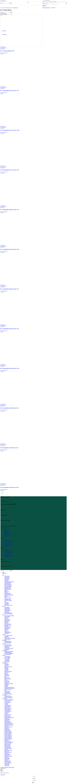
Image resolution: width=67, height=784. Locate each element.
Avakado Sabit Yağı (8, 706)
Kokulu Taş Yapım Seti (8, 697)
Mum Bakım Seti (7, 620)
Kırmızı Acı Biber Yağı (8, 738)
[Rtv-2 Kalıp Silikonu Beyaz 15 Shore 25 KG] (21, 125)
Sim (5, 601)
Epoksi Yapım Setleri (8, 612)
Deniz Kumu (7, 578)
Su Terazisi (6, 602)
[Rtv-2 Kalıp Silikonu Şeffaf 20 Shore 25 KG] (21, 363)
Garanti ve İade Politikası (9, 551)
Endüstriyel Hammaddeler (9, 651)
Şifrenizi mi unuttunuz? (46, 7)
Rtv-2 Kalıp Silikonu (3, 132)
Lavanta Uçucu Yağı (8, 742)
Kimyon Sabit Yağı (8, 739)
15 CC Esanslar (7, 656)
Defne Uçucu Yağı (8, 716)
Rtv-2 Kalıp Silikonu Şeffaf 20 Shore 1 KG (9, 328)
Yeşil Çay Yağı (7, 763)
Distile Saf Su (7, 646)
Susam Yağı (6, 759)
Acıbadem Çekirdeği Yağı (9, 699)
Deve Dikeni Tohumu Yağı (9, 717)
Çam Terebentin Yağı (8, 710)
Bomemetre (6, 667)
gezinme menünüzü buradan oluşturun (8, 767)
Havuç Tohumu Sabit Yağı (9, 723)
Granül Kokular (7, 660)
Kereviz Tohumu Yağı (8, 736)
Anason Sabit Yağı (8, 702)
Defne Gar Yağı (7, 715)
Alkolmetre (6, 663)
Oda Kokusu (7, 661)
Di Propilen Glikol (8, 645)
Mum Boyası (7, 621)
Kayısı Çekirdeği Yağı (8, 733)
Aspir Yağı (6, 704)
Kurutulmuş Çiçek (8, 587)
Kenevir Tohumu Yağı (8, 735)
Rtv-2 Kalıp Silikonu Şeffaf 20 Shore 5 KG (9, 408)
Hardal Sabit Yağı (7, 721)
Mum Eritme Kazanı (8, 542)
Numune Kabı (7, 681)
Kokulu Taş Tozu (7, 695)
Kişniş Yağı (6, 740)
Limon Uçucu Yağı (8, 743)
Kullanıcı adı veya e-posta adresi (49, 1)
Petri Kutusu (7, 684)
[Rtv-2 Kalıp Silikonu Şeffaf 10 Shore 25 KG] (21, 244)
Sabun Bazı (6, 540)
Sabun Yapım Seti (7, 639)
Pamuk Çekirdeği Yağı (8, 750)
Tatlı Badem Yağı (7, 761)
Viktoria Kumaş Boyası (8, 605)
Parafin (6, 543)
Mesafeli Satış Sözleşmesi (9, 552)
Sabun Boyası (7, 637)
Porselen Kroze (7, 691)
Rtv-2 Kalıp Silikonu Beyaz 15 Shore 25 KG (9, 130)
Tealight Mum (7, 631)
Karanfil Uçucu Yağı (8, 732)
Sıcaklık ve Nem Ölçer (8, 693)
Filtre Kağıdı (7, 536)
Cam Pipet (6, 670)
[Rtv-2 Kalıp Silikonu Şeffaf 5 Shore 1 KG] (21, 442)
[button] (2, 128)
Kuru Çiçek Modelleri (8, 586)
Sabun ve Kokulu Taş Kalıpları (10, 638)
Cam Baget (6, 668)
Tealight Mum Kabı (8, 632)
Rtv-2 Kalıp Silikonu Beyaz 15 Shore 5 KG (9, 169)
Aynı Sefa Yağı (7, 707)
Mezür (6, 679)
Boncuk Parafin (7, 616)
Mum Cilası (6, 622)
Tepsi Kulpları (7, 603)
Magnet (6, 590)
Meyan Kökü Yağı (8, 745)
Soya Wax (6, 530)
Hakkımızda (7, 549)
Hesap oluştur (2, 774)
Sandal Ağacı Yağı (8, 754)
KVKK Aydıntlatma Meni (9, 556)
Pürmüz (6, 595)
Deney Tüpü (7, 672)
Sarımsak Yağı (7, 755)
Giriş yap (44, 5)
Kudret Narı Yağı (7, 741)
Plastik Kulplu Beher (8, 689)
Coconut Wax (7, 617)
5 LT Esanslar (7, 659)
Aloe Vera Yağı (7, 701)
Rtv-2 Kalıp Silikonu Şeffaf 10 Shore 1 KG (9, 209)
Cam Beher (6, 669)
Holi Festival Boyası (8, 582)
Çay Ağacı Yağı (7, 711)
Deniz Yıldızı (7, 579)
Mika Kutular (7, 591)
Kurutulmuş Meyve (8, 588)
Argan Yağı (6, 703)
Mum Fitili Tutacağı (8, 626)
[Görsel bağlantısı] (7, 524)
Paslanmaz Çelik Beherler (9, 683)
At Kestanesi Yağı (8, 705)
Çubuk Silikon (7, 576)
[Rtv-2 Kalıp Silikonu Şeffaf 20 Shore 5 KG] (21, 403)
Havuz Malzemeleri (8, 654)
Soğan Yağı (6, 757)
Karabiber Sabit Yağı (8, 731)
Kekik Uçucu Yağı (8, 734)
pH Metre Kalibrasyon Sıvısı (9, 687)
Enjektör (6, 673)
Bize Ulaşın (6, 550)
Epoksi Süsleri (7, 610)
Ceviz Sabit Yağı (7, 709)
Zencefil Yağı (7, 764)
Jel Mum (6, 618)
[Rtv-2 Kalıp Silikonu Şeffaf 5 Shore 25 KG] (21, 482)
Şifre (44, 3)
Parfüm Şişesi (7, 649)
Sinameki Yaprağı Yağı (8, 756)
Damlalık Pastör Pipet (8, 671)
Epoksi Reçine (7, 533)
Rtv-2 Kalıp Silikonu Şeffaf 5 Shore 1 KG (9, 447)
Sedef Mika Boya (7, 599)
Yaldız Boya (7, 604)
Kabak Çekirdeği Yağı (8, 726)
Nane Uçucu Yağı (7, 746)
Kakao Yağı (6, 727)
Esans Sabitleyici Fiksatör (9, 535)
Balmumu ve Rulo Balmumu (9, 615)
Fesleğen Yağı (7, 718)
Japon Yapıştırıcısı (8, 583)
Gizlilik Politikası (7, 553)
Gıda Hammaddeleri (8, 652)
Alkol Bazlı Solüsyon (8, 546)
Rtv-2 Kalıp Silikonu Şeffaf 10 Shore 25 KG (9, 249)
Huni (5, 676)
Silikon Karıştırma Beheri (9, 613)
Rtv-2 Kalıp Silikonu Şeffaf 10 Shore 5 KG (9, 289)
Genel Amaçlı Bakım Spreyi (9, 581)
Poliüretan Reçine (7, 596)
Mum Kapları (7, 628)
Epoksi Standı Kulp (8, 609)
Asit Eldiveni (7, 664)
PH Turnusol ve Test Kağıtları (9, 688)
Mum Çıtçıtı (7, 623)
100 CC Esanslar (7, 657)
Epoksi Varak (7, 611)
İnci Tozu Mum (7, 619)
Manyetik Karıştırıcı (8, 544)
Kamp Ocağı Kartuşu (8, 584)
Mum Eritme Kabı (8, 624)
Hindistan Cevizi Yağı (8, 724)
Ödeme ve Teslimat (8, 555)
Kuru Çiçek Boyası (8, 585)
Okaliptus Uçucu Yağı (8, 748)
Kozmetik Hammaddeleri (9, 653)
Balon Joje (6, 665)
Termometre (7, 633)
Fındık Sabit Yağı (7, 719)
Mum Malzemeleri (8, 529)
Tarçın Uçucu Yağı (8, 760)
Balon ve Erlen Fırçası (8, 666)
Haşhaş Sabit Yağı (8, 722)
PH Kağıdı (6, 685)
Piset (5, 690)
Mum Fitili (6, 531)
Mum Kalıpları (7, 545)
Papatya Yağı (7, 751)
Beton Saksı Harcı (8, 641)
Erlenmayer (6, 674)
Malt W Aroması (7, 744)
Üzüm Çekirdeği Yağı (8, 762)
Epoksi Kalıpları (7, 539)
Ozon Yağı (6, 749)
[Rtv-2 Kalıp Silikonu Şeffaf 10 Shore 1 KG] (21, 204)
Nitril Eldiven (7, 680)
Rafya (6, 597)
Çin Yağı (6, 713)
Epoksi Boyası (7, 607)
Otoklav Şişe (7, 682)
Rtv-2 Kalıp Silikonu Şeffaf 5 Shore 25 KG (9, 487)
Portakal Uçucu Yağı (8, 752)
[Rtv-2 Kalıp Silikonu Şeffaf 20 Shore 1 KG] (21, 323)
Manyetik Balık (7, 677)
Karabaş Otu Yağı (7, 730)
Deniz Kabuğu (7, 577)
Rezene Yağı (7, 753)
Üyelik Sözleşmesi (8, 554)
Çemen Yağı (7, 712)
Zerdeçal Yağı (7, 765)
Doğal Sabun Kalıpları (8, 635)
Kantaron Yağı (7, 728)
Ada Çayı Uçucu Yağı (8, 700)
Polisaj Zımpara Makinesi (9, 594)
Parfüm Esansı (7, 532)
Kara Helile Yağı (7, 729)
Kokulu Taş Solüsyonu (8, 696)
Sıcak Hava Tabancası (8, 600)
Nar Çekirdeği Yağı (8, 747)
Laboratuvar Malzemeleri (9, 541)
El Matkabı (6, 580)
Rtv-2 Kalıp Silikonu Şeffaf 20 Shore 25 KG (9, 368)
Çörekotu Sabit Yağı (8, 714)
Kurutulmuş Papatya (8, 589)
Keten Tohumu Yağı (8, 737)
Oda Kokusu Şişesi (8, 593)
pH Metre (6, 686)
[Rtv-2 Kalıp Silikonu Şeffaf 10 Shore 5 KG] (21, 284)
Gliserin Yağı (7, 720)
